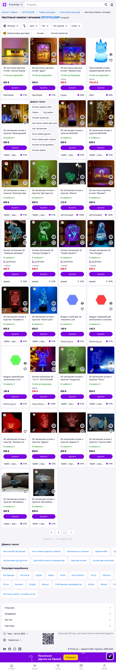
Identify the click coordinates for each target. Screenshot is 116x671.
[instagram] (14, 649)
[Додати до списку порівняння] (25, 54)
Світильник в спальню (78, 551)
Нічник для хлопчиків (103, 560)
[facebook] (9, 649)
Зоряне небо (101, 551)
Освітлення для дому (70, 12)
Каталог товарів (9, 12)
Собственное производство (68, 584)
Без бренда (8, 575)
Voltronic (106, 575)
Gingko (32, 584)
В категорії (14, 4)
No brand (24, 575)
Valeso (51, 575)
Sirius (93, 575)
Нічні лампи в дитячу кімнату (46, 551)
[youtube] (4, 649)
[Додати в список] (25, 60)
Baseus (45, 584)
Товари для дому (47, 12)
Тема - (13, 633)
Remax (104, 584)
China (6, 584)
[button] (15, 88)
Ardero (91, 584)
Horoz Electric (78, 575)
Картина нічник (79, 560)
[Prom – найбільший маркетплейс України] (4, 4)
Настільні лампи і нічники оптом (19, 594)
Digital (39, 575)
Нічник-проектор (59, 33)
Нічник (40, 33)
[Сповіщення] (111, 4)
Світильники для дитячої (15, 560)
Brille (62, 575)
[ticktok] (20, 649)
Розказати (71, 657)
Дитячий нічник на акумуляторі (49, 560)
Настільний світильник (14, 551)
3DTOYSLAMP (28, 12)
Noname (19, 584)
